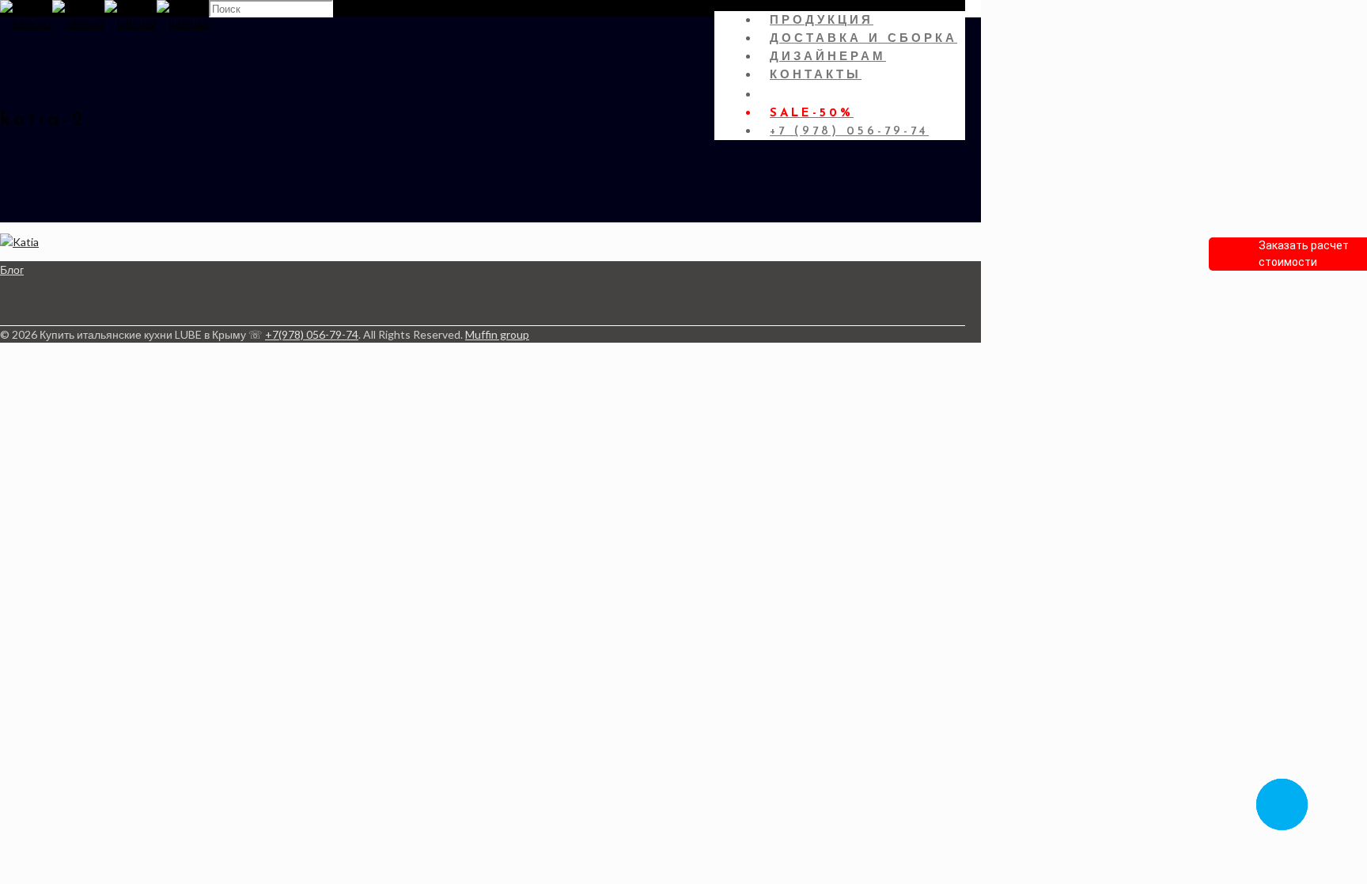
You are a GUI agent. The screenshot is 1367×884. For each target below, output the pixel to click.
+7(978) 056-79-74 (311, 334)
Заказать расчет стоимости (1304, 253)
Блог (12, 269)
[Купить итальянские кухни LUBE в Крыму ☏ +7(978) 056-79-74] (104, 23)
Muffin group (497, 334)
